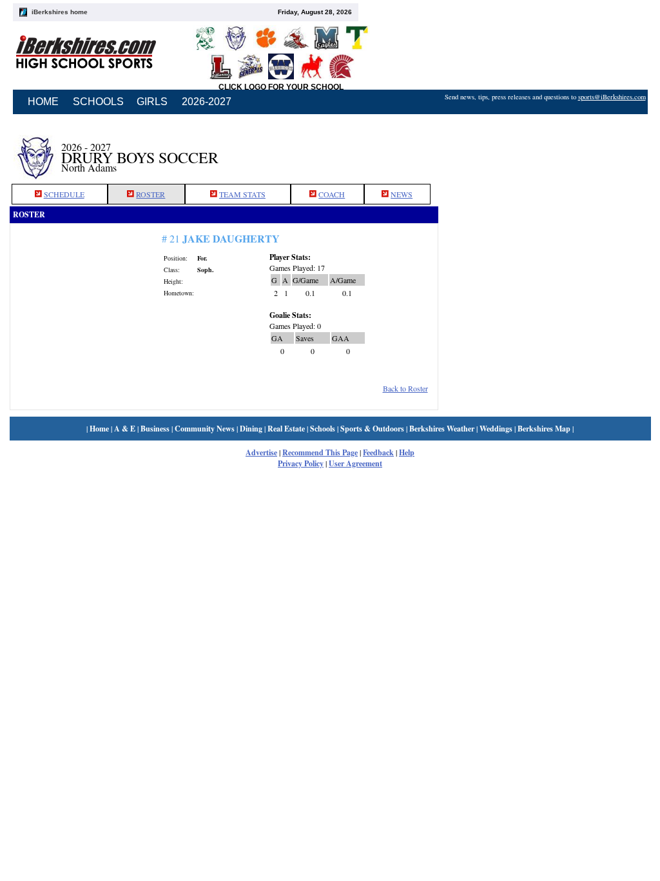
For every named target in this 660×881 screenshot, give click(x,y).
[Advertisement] (544, 150)
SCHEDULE (64, 194)
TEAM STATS (242, 194)
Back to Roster (405, 388)
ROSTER (150, 194)
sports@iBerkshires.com (612, 96)
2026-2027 (206, 101)
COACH (331, 194)
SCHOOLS (98, 101)
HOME (43, 101)
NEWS (401, 194)
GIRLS (152, 101)
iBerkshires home (60, 11)
